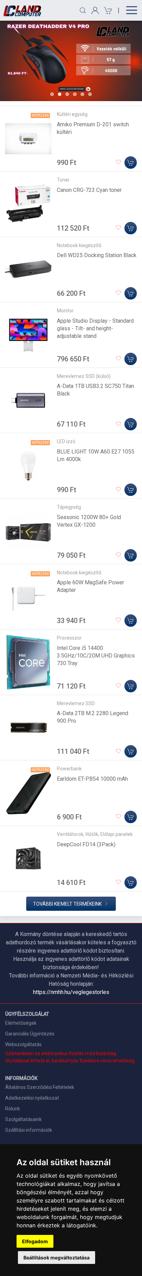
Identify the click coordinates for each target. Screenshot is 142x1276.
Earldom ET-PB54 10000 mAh (92, 779)
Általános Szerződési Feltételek (39, 1087)
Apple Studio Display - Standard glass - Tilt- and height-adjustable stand (95, 328)
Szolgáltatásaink (23, 1119)
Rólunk (12, 1108)
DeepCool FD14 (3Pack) (86, 844)
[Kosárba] (130, 162)
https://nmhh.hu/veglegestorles (71, 992)
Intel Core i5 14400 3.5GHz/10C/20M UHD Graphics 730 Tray (96, 655)
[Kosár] (107, 10)
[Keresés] (83, 10)
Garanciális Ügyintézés (29, 1033)
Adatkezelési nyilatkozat (32, 1098)
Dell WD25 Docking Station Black (96, 255)
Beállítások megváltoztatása (56, 1257)
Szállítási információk (28, 1130)
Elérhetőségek (21, 1023)
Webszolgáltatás (23, 1044)
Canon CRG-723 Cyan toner (89, 190)
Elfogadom (35, 1241)
